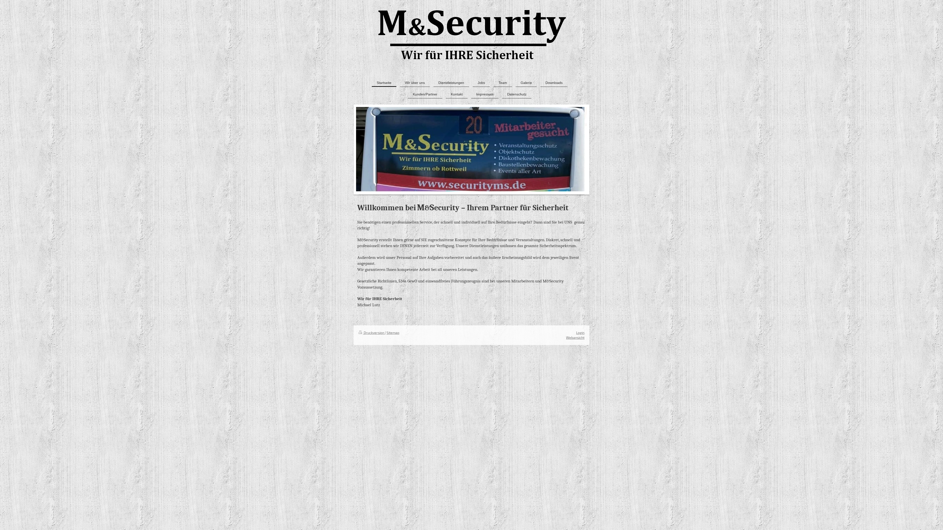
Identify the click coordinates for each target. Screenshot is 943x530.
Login (580, 333)
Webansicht (575, 337)
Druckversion (374, 333)
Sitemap (393, 333)
